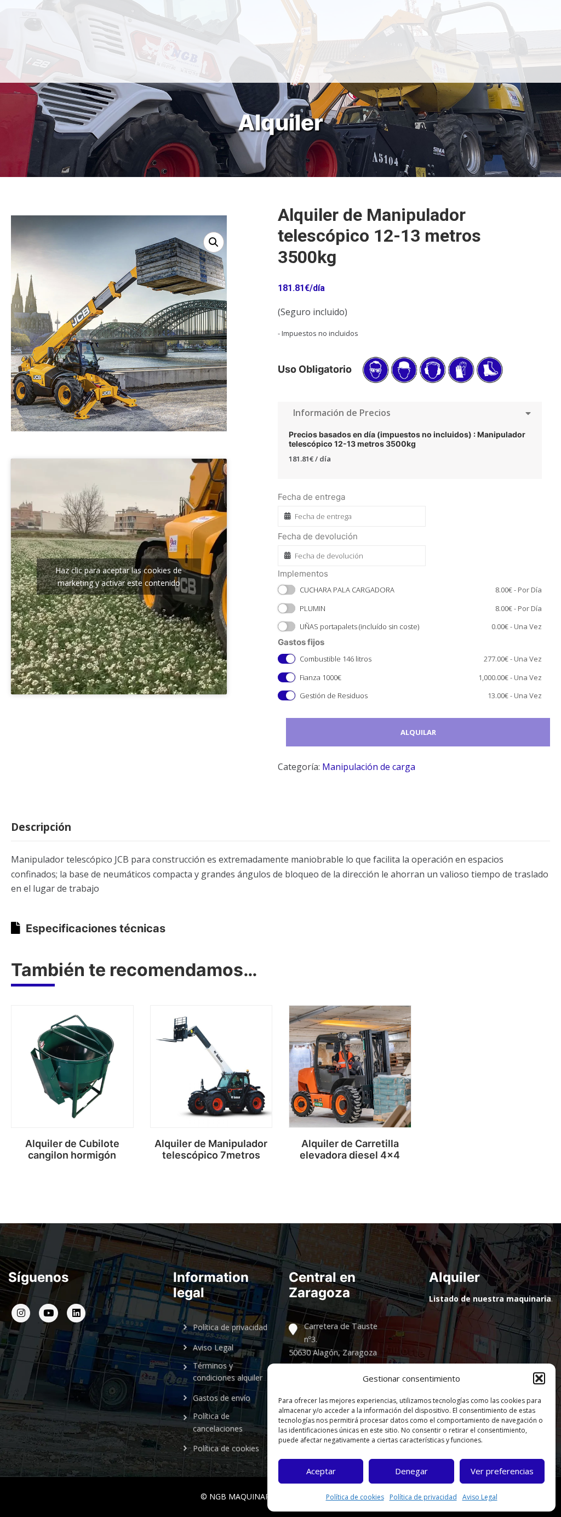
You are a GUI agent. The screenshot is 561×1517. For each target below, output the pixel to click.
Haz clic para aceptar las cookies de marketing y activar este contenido (118, 576)
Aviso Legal (479, 1497)
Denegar (411, 1470)
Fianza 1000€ (421, 677)
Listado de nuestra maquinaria (490, 1298)
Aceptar (321, 1470)
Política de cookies (355, 1497)
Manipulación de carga (368, 767)
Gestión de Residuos (421, 695)
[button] (539, 1378)
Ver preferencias (502, 1470)
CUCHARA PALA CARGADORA (421, 590)
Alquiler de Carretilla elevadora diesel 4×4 (350, 1149)
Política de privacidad (423, 1497)
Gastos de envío (221, 1398)
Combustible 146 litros (421, 659)
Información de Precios (340, 413)
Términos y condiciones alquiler (227, 1371)
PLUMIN (421, 608)
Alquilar (418, 732)
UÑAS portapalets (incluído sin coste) (421, 626)
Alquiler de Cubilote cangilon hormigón (72, 1149)
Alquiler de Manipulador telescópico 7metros (210, 1149)
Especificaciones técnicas (95, 928)
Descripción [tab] (41, 827)
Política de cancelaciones (218, 1422)
